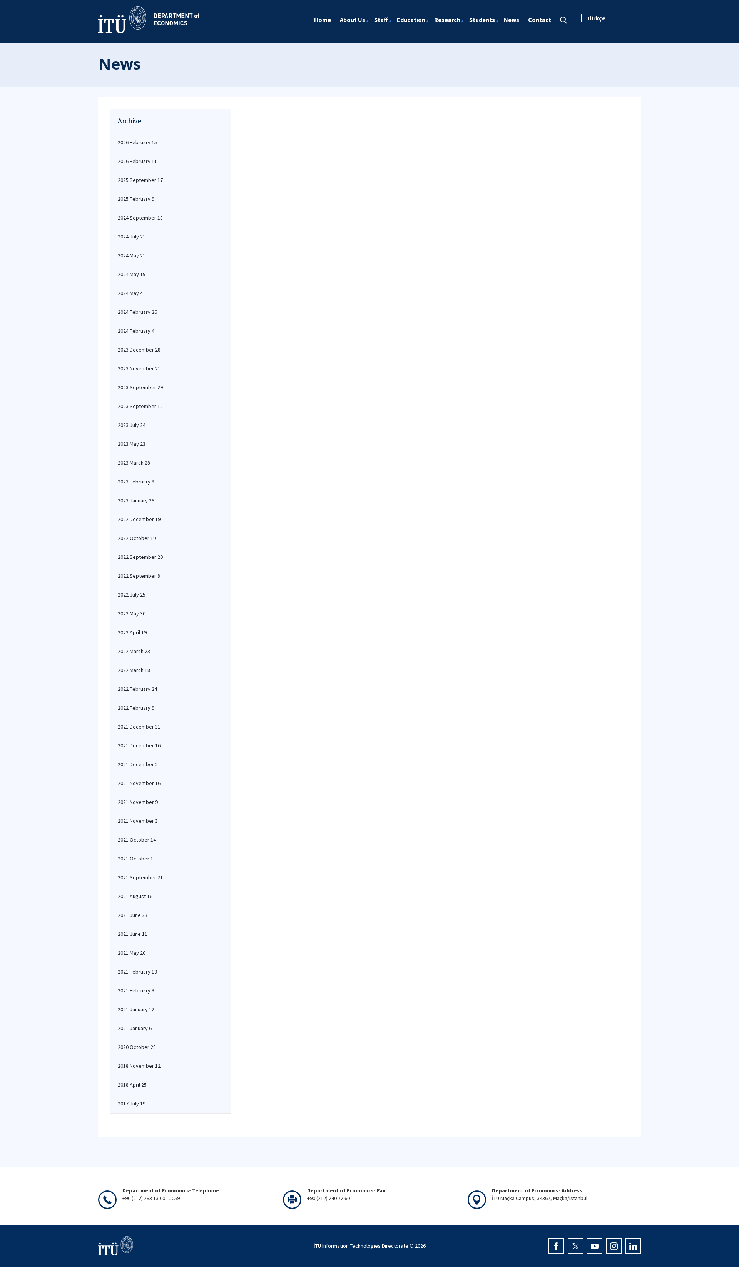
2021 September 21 (140, 877)
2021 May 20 (131, 952)
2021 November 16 (139, 783)
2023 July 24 (131, 425)
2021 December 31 (139, 726)
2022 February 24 (137, 688)
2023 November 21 (139, 368)
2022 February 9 (136, 707)
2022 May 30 (131, 613)
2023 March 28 (134, 462)
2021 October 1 (135, 858)
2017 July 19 (131, 1103)
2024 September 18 (140, 217)
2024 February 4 (136, 330)
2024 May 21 (131, 255)
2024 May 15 (131, 274)
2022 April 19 (132, 632)
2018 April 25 (132, 1084)
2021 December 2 (138, 764)
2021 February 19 (137, 971)
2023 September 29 (140, 387)
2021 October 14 (137, 839)
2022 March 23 (134, 651)
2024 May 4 (130, 293)
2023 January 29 (136, 500)
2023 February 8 (136, 481)
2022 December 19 (139, 519)
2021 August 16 (135, 896)
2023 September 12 (140, 406)
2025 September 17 (140, 180)
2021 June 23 (132, 915)
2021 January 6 (135, 1028)
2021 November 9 (138, 802)
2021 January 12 (136, 1009)
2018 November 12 (139, 1065)
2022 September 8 (139, 575)
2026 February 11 (137, 161)
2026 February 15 (137, 142)
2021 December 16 (139, 745)
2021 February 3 (136, 990)
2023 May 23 (131, 443)
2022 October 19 (137, 538)
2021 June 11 (132, 933)
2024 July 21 (131, 236)
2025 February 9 (136, 198)
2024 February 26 (137, 311)
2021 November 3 (138, 820)
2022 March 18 (134, 670)
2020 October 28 (137, 1047)
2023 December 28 (139, 349)
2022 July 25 (131, 594)
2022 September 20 (140, 556)
